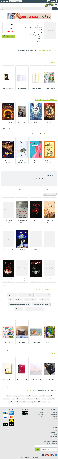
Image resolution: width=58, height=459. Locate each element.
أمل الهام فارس (21, 223)
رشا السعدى (35, 223)
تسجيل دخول (53, 1)
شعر (13, 399)
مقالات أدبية (22, 402)
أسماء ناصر (49, 252)
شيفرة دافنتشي (8, 160)
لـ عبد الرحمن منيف (22, 162)
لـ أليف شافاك (49, 162)
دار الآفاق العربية (44, 300)
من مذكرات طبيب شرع (22, 220)
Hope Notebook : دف (50, 88)
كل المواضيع (33, 391)
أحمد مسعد (39, 25)
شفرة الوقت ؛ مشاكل (22, 122)
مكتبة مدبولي (12, 295)
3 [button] (26, 92)
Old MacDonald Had (8, 342)
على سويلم (8, 281)
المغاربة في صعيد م (50, 220)
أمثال (15, 396)
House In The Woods (22, 342)
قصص (44, 402)
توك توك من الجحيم (8, 122)
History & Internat (8, 379)
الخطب (43, 399)
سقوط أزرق (36, 122)
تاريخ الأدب (37, 399)
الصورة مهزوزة (22, 279)
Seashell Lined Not (36, 88)
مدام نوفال (36, 249)
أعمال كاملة (20, 396)
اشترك (37, 449)
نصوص (16, 402)
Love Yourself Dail (22, 379)
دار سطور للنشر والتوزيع (15, 300)
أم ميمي (35, 160)
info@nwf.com (53, 436)
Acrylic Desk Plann (36, 379)
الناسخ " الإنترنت (49, 122)
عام (49, 402)
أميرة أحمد (49, 281)
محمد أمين (35, 252)
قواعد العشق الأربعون (49, 160)
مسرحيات (30, 402)
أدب (28, 391)
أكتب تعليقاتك (49, 178)
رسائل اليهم (49, 249)
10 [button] (18, 166)
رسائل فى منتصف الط (8, 249)
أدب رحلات (41, 396)
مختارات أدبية (37, 402)
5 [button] (30, 166)
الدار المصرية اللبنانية (30, 300)
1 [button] (31, 92)
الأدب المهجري (51, 399)
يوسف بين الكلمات (7, 223)
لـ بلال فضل (36, 162)
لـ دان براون (8, 162)
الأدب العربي (8, 396)
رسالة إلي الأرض (22, 249)
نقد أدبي (10, 402)
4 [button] (32, 166)
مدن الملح (22, 160)
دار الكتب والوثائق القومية (26, 295)
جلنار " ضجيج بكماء (8, 279)
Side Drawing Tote (49, 379)
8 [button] (23, 166)
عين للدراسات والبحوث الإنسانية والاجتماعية (19, 304)
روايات (17, 399)
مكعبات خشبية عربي (36, 342)
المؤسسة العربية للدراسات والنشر (41, 304)
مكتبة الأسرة (19, 309)
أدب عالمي (28, 396)
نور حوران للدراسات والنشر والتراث (34, 309)
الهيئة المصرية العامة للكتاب (43, 295)
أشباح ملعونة (35, 279)
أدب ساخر (35, 396)
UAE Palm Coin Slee (8, 88)
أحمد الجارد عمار (49, 223)
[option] (49, 77)
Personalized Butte (22, 88)
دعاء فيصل (35, 281)
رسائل (23, 399)
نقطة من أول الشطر (8, 220)
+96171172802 (53, 434)
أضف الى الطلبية (10, 36)
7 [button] (25, 166)
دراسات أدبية (29, 399)
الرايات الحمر (35, 220)
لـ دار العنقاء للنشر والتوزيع (50, 194)
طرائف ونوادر (7, 399)
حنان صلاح (22, 281)
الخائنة (49, 279)
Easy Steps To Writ (49, 342)
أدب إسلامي (49, 396)
